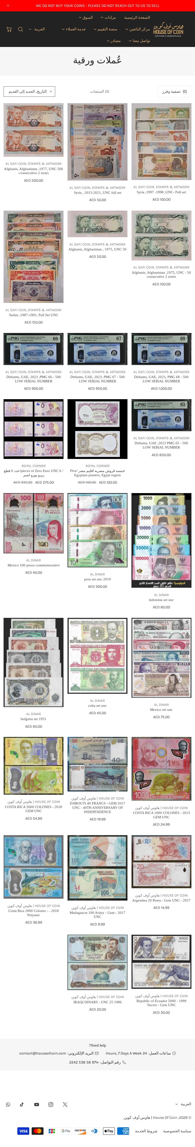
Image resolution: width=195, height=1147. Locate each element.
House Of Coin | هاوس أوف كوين (150, 1117)
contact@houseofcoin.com (42, 1053)
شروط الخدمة (146, 1131)
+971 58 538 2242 (84, 1062)
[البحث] (20, 29)
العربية (39, 29)
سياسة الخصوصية (177, 1131)
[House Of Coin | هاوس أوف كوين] (168, 29)
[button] (108, 17)
